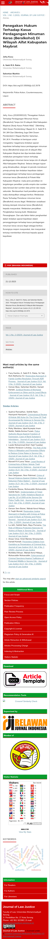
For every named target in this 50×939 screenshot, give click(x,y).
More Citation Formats (18, 316)
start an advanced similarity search (30, 579)
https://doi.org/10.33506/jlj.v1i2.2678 (24, 85)
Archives (15, 12)
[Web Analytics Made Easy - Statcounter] (25, 829)
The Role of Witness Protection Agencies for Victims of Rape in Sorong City (27, 528)
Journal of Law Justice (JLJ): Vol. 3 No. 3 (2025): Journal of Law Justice (27, 470)
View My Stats (25, 832)
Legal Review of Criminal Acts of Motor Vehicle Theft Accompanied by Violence (26, 464)
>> (9, 572)
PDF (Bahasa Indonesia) (20, 265)
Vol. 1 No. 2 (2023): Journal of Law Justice (24, 15)
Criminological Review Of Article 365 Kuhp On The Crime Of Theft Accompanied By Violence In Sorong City (27, 417)
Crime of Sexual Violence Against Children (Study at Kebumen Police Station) (27, 478)
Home (5, 12)
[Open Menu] (3, 3)
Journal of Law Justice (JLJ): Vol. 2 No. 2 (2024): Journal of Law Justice (27, 483)
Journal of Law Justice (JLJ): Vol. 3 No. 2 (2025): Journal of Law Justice (27, 533)
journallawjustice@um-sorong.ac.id (18, 923)
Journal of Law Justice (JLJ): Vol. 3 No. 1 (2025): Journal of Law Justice (27, 564)
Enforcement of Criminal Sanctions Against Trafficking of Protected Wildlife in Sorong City (26, 558)
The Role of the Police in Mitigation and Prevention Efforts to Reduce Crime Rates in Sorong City (27, 450)
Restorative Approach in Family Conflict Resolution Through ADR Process (27, 378)
